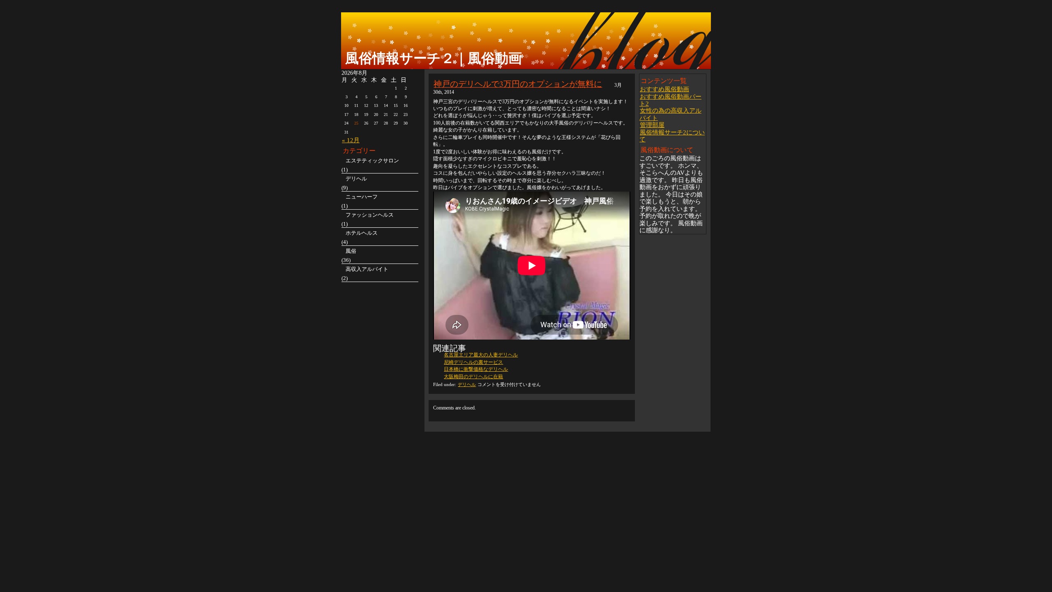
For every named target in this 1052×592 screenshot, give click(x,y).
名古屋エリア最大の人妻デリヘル (481, 355)
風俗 (351, 251)
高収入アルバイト (367, 269)
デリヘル (467, 384)
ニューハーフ (362, 197)
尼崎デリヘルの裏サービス (473, 362)
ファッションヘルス (370, 215)
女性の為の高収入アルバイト (670, 114)
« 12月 (351, 139)
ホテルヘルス (362, 233)
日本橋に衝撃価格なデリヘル (476, 369)
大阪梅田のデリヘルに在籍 (473, 376)
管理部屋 (652, 124)
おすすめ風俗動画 (664, 89)
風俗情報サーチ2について (672, 136)
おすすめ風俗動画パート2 (670, 100)
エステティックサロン (372, 160)
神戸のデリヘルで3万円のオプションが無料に (518, 83)
